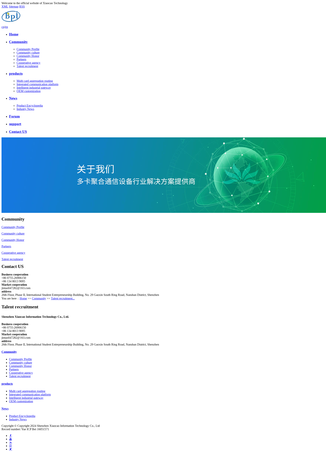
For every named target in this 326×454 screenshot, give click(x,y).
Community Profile (28, 49)
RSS (22, 6)
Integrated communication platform (37, 84)
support (15, 124)
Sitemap (13, 6)
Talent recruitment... (63, 298)
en (6, 26)
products (16, 73)
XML (5, 6)
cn (3, 26)
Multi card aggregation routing (35, 80)
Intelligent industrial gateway (34, 87)
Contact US (18, 132)
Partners (21, 59)
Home (13, 34)
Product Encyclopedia (30, 105)
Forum (14, 116)
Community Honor (28, 56)
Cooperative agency (28, 62)
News (13, 98)
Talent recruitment (27, 66)
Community (18, 42)
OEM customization (29, 91)
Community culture (28, 52)
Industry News (25, 109)
